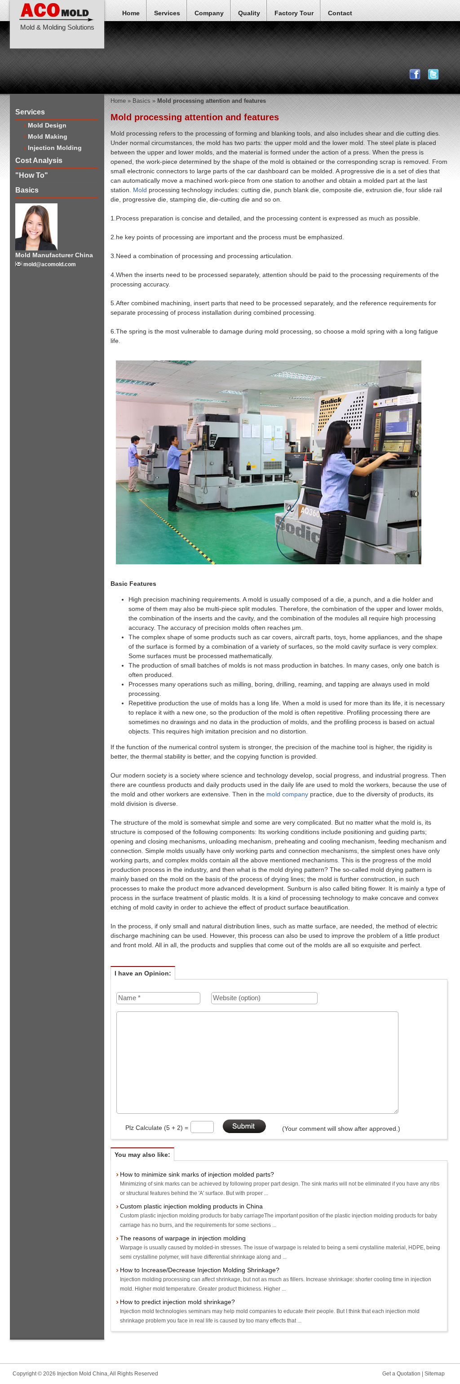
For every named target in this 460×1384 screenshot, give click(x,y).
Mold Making (47, 136)
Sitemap (435, 1374)
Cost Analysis (38, 160)
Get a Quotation (401, 1374)
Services (167, 13)
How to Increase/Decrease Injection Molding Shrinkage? (199, 1270)
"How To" (31, 175)
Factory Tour (294, 13)
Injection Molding (55, 147)
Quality (249, 13)
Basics (27, 190)
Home (131, 13)
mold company (288, 794)
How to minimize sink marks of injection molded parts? (197, 1174)
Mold (139, 189)
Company (209, 13)
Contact (340, 13)
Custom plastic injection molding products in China (191, 1206)
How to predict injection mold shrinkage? (177, 1301)
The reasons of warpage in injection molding (183, 1238)
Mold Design (47, 125)
